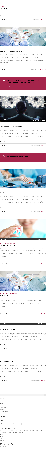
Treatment (14, 327)
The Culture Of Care (8, 193)
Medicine (13, 49)
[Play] (1, 239)
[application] (23, 239)
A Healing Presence (7, 362)
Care (10, 49)
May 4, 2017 (2, 49)
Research (7, 49)
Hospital (13, 190)
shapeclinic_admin (36, 19)
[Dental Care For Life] (23, 228)
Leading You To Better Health (12, 51)
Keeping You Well (7, 295)
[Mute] (41, 239)
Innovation (15, 293)
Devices (1, 436)
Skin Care (2, 440)
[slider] (43, 239)
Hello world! (5, 9)
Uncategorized (9, 6)
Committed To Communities (11, 127)
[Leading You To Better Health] (23, 36)
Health (11, 243)
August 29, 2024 (3, 6)
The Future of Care (7, 330)
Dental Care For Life (8, 245)
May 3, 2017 (2, 293)
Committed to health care (17, 156)
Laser (1, 438)
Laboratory (3, 407)
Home (1, 434)
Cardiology (7, 293)
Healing (11, 124)
